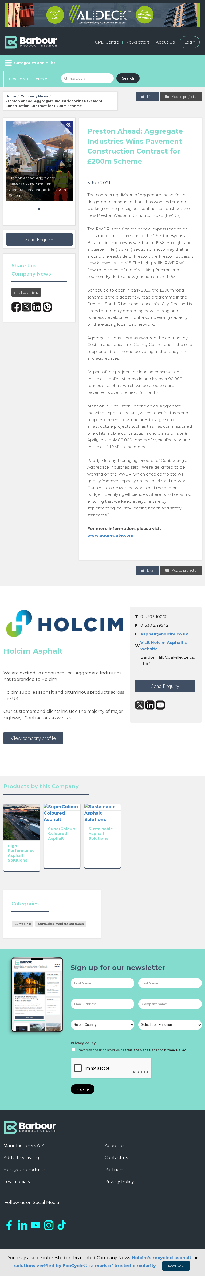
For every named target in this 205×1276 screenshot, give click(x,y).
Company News (34, 96)
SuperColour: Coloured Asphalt (61, 833)
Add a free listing (21, 1157)
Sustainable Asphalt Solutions (101, 833)
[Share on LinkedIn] (37, 307)
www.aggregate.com (110, 535)
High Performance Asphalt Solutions (21, 853)
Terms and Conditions (140, 1050)
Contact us (116, 1157)
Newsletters (137, 42)
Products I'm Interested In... (32, 79)
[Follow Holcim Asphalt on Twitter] (139, 705)
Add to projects (183, 96)
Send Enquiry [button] (39, 239)
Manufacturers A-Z (23, 1145)
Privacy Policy (83, 1043)
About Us (165, 42)
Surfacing (22, 924)
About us (114, 1145)
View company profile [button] (33, 738)
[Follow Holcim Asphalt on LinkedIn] (150, 705)
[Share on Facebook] (16, 307)
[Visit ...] (21, 821)
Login (189, 42)
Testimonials (16, 1181)
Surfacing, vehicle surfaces (61, 924)
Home (10, 96)
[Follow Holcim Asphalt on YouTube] (160, 705)
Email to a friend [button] (26, 292)
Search (128, 78)
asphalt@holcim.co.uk (164, 634)
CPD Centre (107, 42)
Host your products (24, 1169)
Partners (114, 1169)
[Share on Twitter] (26, 307)
